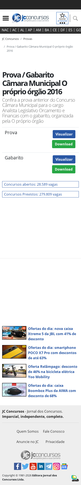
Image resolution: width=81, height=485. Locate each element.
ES (70, 30)
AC (14, 30)
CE (55, 30)
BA (47, 30)
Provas (27, 39)
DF (62, 30)
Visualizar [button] (64, 134)
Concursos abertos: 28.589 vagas (31, 184)
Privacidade (55, 441)
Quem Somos (28, 431)
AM (38, 30)
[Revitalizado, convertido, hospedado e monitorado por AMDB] (75, 478)
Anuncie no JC (27, 441)
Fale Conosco (54, 431)
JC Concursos (10, 39)
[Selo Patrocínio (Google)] (62, 17)
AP (30, 30)
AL (22, 30)
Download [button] (64, 144)
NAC (5, 30)
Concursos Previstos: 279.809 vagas (33, 194)
